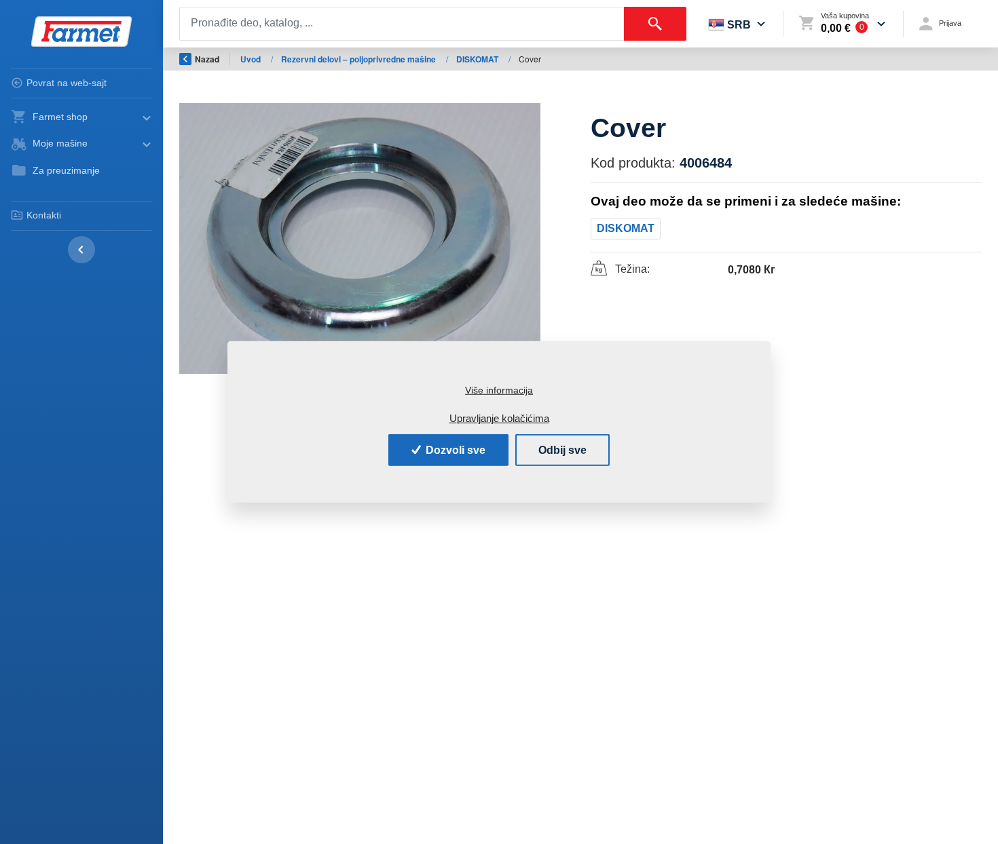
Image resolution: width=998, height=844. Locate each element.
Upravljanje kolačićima (499, 418)
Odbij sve (562, 449)
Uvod (251, 59)
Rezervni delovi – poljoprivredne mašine (359, 59)
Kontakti (43, 215)
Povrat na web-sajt (66, 82)
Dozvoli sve (454, 449)
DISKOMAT (478, 59)
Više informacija (499, 390)
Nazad (207, 59)
